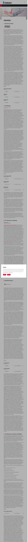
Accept (9, 274)
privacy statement (5, 272)
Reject (4, 274)
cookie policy (10, 272)
